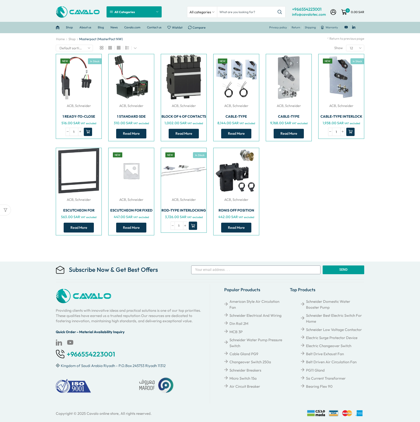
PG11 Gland (315, 370)
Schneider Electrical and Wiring (255, 315)
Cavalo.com (132, 27)
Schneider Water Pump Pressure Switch (255, 343)
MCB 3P (236, 331)
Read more (131, 133)
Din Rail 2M (238, 323)
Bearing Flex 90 (319, 386)
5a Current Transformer (326, 378)
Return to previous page (346, 38)
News (114, 27)
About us (85, 27)
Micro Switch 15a (243, 378)
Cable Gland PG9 (243, 353)
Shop (69, 27)
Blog (101, 27)
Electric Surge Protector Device (331, 337)
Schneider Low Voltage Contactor (334, 329)
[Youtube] (346, 27)
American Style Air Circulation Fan (254, 304)
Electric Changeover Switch (328, 345)
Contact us (154, 27)
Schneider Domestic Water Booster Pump (328, 304)
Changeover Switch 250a (250, 362)
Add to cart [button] (97, 81)
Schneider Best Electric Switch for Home (334, 318)
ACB (70, 105)
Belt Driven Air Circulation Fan (331, 362)
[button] (88, 132)
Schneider (83, 105)
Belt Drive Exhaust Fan (325, 353)
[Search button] (279, 12)
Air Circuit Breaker (244, 386)
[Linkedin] (353, 27)
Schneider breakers (245, 370)
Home (60, 39)
